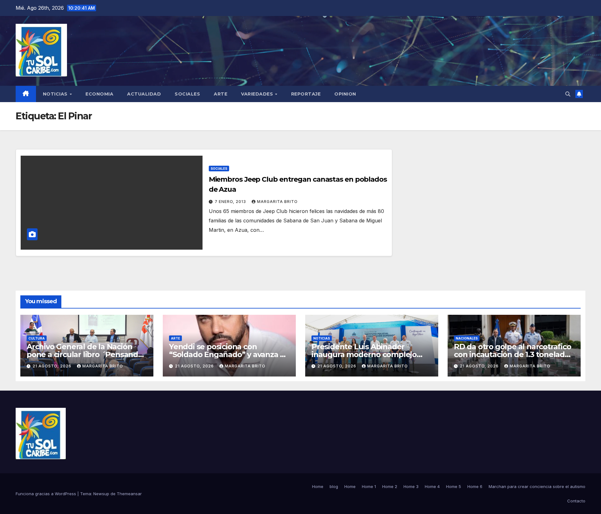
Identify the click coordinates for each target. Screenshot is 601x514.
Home (317, 486)
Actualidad (144, 94)
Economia (99, 94)
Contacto (576, 500)
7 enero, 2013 (231, 201)
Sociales (187, 94)
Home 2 (389, 486)
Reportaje (306, 94)
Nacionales (467, 338)
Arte (220, 94)
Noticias (56, 94)
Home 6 (474, 486)
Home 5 (453, 486)
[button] (567, 94)
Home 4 (432, 486)
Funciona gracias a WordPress (46, 493)
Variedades (258, 94)
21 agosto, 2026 (53, 366)
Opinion (345, 94)
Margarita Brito (277, 201)
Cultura (36, 338)
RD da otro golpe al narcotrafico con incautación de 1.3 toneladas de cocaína (513, 354)
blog (334, 486)
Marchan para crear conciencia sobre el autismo (537, 486)
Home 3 (411, 486)
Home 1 (369, 486)
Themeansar (129, 493)
